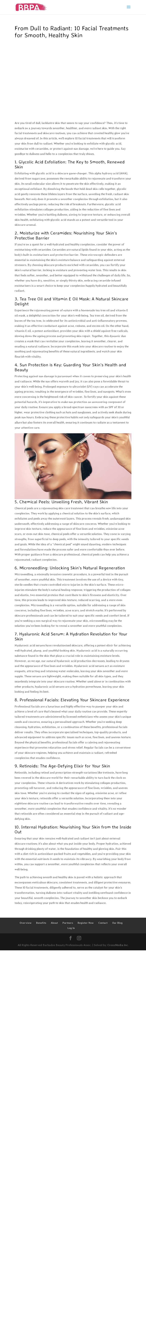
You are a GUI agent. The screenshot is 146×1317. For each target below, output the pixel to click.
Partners (67, 922)
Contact (103, 922)
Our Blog (117, 922)
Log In (71, 928)
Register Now (86, 922)
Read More (123, 1285)
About (54, 922)
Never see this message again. (59, 1079)
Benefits (41, 922)
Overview (26, 922)
